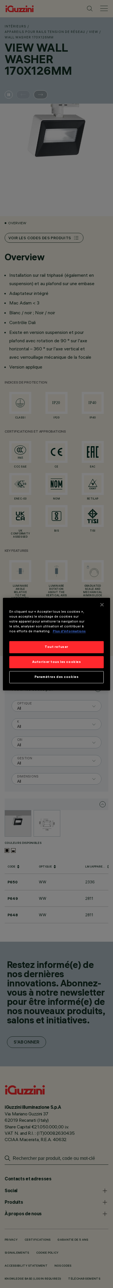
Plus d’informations (69, 631)
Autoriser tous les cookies (56, 662)
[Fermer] (102, 604)
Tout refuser (56, 647)
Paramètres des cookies (56, 677)
